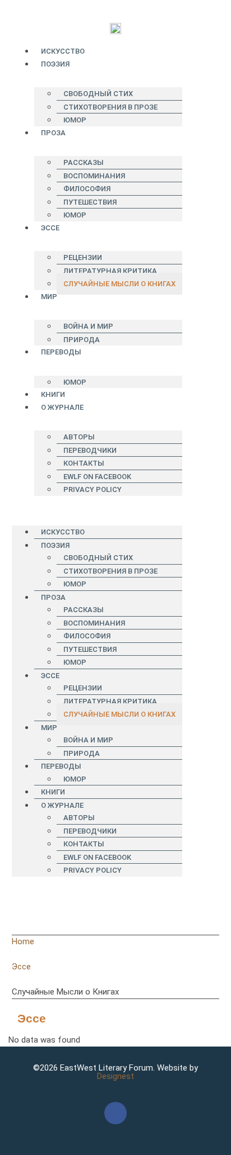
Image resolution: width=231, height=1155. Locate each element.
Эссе (50, 228)
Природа (81, 339)
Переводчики (90, 450)
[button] (97, 502)
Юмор (74, 120)
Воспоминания (94, 176)
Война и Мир (88, 326)
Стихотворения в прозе (110, 107)
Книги (53, 394)
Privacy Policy (92, 489)
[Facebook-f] (115, 1113)
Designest (115, 1076)
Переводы (61, 352)
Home (23, 941)
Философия (86, 188)
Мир (49, 296)
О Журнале (62, 407)
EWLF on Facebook (97, 476)
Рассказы (83, 162)
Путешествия (90, 202)
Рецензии (82, 257)
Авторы (79, 437)
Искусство (63, 51)
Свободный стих (98, 93)
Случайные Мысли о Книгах (119, 284)
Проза (53, 133)
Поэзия (55, 64)
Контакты (83, 463)
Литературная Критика (110, 271)
